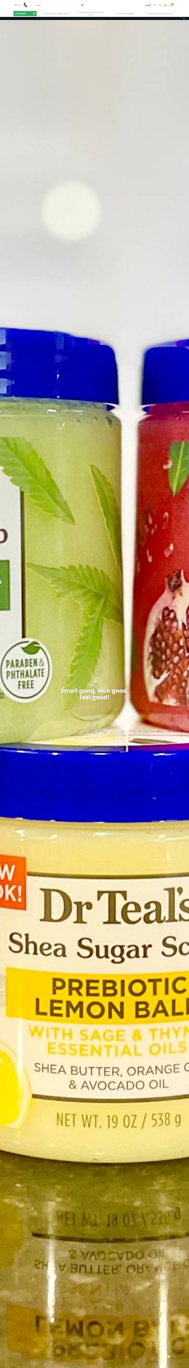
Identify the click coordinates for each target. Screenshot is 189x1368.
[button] (2, 695)
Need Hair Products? (94, 700)
